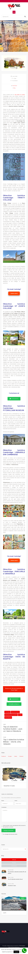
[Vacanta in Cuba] (4, 886)
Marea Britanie (8, 717)
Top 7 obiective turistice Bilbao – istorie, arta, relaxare (13, 742)
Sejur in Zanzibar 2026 (10, 910)
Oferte (4, 908)
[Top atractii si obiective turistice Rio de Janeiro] (4, 873)
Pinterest (21, 756)
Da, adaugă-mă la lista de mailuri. (10, 835)
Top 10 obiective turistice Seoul (15, 880)
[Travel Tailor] (14, 6)
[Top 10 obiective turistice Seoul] (4, 880)
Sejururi (8, 908)
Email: (16, 802)
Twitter (15, 756)
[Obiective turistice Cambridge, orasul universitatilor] (14, 63)
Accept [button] (16, 951)
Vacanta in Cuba (12, 887)
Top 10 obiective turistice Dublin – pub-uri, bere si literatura (13, 729)
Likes (14, 78)
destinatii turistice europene (11, 714)
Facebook (3, 756)
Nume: (2, 802)
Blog (6, 47)
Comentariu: (4, 808)
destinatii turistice (15, 712)
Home (2, 47)
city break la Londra (20, 94)
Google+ (10, 756)
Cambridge (7, 712)
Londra (20, 714)
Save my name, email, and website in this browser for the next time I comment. (14, 828)
